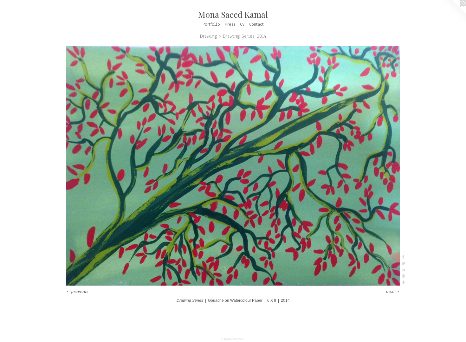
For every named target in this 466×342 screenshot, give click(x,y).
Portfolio (211, 24)
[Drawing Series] (233, 166)
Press (230, 24)
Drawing (208, 36)
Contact (256, 24)
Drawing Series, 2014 (244, 36)
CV (242, 24)
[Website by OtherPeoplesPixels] (453, 12)
